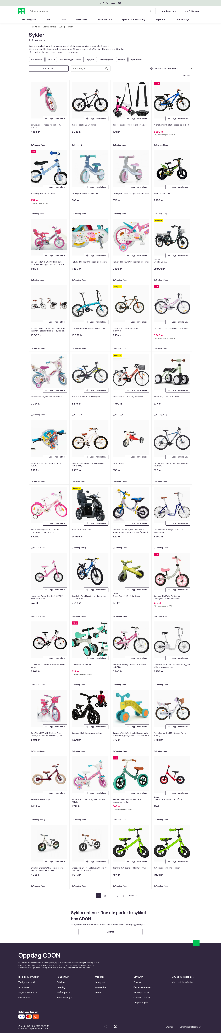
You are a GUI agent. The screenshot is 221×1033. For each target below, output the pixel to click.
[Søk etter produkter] (151, 11)
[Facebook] (116, 1026)
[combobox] (92, 11)
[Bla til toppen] (196, 943)
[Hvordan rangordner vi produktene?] (151, 68)
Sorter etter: (161, 68)
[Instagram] (105, 1026)
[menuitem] (29, 19)
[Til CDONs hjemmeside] (21, 11)
